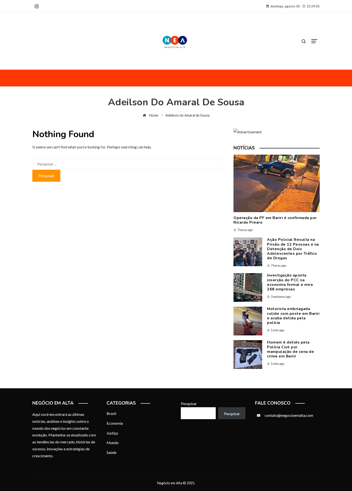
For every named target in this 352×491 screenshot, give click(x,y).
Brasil (111, 413)
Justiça (112, 433)
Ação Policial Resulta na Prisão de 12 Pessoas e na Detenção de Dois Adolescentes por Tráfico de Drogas (293, 249)
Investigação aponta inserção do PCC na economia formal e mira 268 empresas (290, 282)
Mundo (113, 442)
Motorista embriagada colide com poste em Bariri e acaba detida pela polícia (293, 315)
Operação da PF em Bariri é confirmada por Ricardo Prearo (275, 220)
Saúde (111, 452)
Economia (115, 423)
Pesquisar (189, 403)
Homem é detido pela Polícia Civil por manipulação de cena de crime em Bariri (290, 349)
